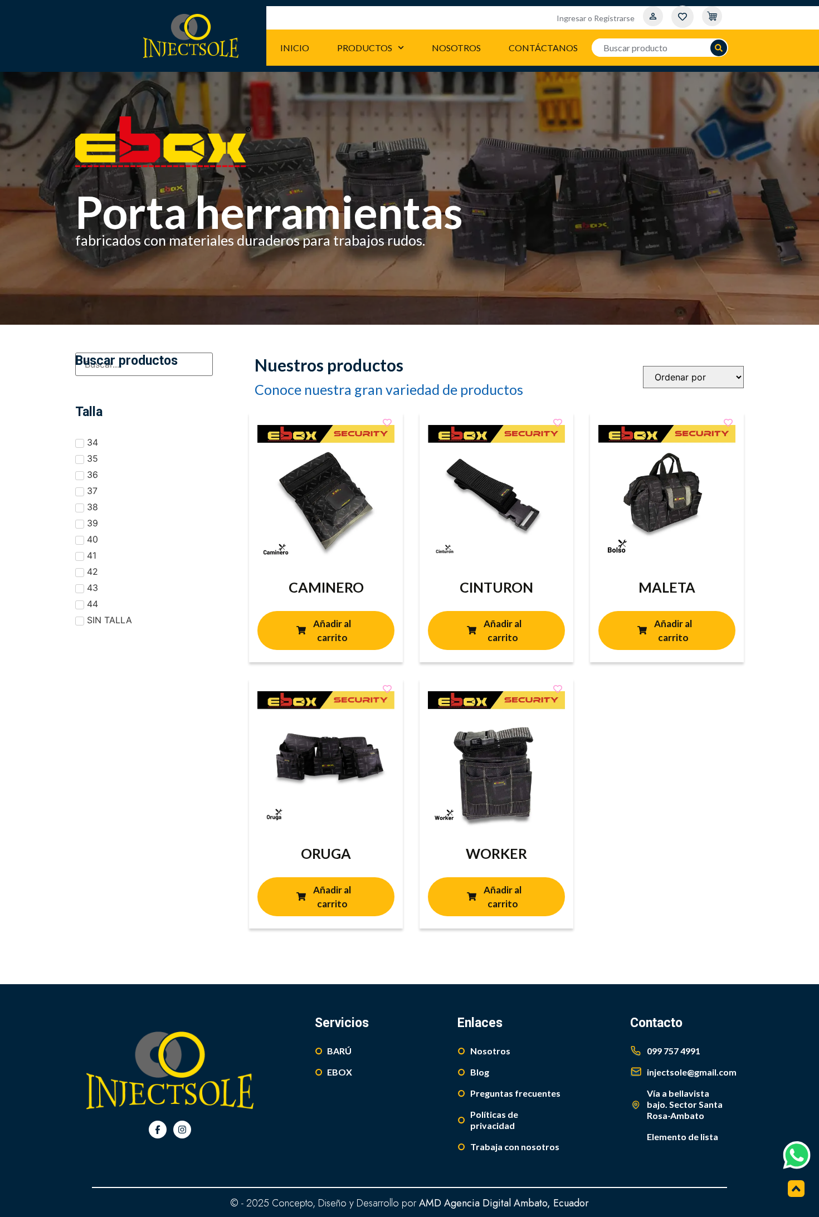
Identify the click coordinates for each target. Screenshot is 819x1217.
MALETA (666, 587)
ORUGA (326, 853)
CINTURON (496, 587)
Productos (364, 47)
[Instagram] (182, 1129)
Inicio (294, 47)
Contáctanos (543, 47)
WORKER (496, 853)
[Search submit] (718, 48)
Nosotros (456, 47)
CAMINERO (326, 587)
